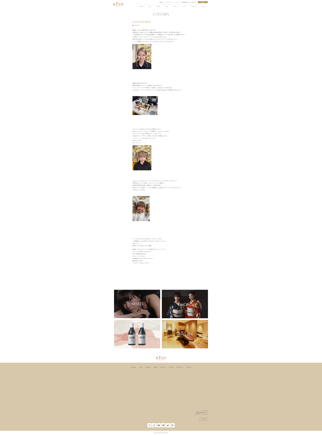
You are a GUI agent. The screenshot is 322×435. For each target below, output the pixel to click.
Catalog (158, 6)
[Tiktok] (154, 425)
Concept (141, 6)
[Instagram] (149, 425)
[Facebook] (172, 425)
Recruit (193, 6)
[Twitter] (168, 425)
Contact (203, 6)
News (174, 6)
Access (184, 6)
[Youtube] (159, 425)
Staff (150, 6)
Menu (166, 6)
